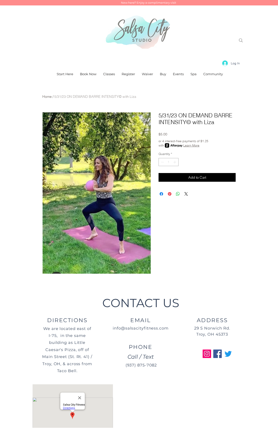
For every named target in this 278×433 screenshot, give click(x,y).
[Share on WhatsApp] (177, 194)
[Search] (240, 40)
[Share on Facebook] (161, 194)
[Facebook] (217, 354)
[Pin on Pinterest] (169, 194)
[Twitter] (228, 354)
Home (47, 96)
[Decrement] (162, 162)
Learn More (191, 145)
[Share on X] (186, 194)
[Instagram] (207, 354)
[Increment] (175, 162)
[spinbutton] (168, 162)
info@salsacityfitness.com (141, 328)
